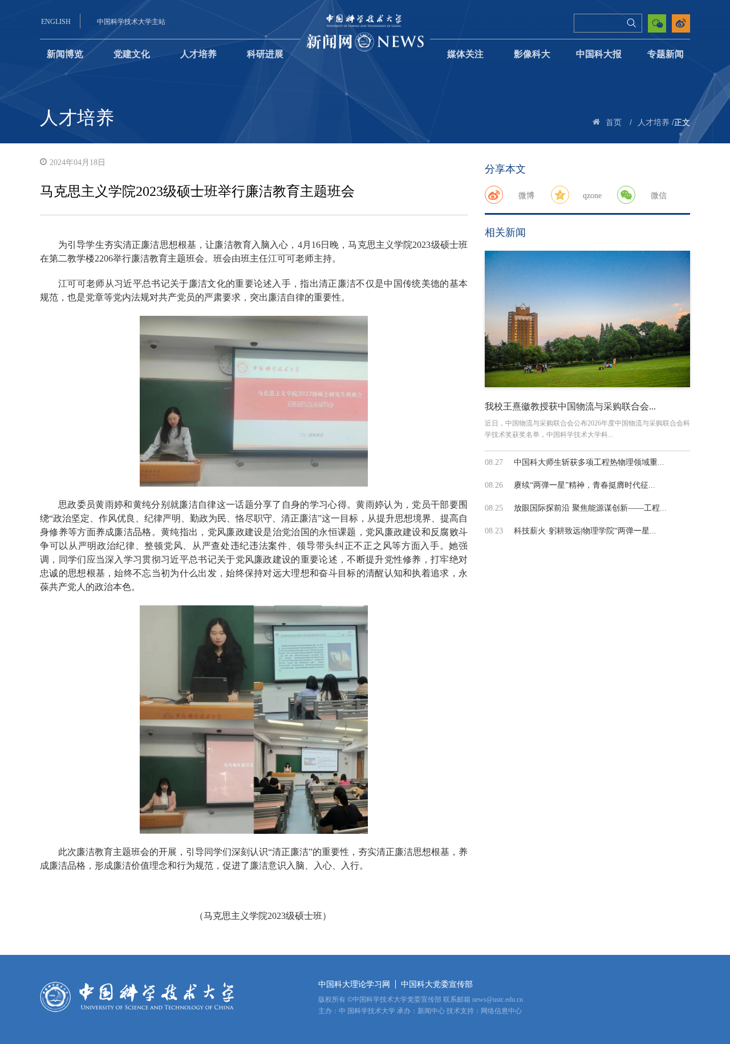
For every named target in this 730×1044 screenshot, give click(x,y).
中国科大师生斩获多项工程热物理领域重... (589, 462)
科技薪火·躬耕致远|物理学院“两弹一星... (585, 531)
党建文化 (131, 54)
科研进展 (265, 54)
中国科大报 (599, 54)
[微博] (494, 195)
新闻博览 (65, 54)
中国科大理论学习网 (354, 984)
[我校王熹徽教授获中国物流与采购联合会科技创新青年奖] (587, 319)
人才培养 (198, 54)
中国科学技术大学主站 (131, 22)
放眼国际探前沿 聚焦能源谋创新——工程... (590, 508)
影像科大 (532, 54)
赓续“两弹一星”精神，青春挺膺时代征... (584, 485)
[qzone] (560, 195)
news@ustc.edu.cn (497, 999)
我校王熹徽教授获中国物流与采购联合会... (570, 406)
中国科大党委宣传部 (437, 984)
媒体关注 (465, 54)
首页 (614, 122)
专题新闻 (665, 54)
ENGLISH (56, 22)
